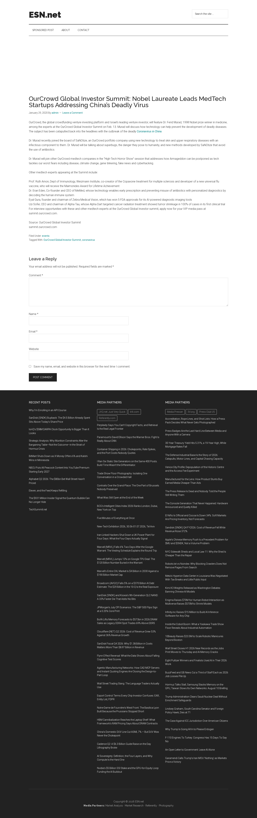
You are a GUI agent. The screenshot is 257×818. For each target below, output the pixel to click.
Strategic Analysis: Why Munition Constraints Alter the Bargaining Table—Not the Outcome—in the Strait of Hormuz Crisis (58, 444)
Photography (166, 805)
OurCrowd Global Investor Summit (62, 239)
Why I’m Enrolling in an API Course (47, 410)
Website (34, 349)
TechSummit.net (38, 509)
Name (33, 314)
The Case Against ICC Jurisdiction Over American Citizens (196, 720)
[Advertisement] (128, 62)
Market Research (134, 805)
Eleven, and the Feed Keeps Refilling (48, 490)
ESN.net (45, 15)
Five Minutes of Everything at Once (115, 518)
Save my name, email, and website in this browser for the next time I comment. (82, 366)
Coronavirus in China (149, 131)
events (45, 235)
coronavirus (88, 239)
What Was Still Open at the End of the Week (120, 497)
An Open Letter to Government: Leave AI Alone (190, 749)
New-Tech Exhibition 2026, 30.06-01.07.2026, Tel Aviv (126, 526)
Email (33, 331)
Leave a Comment (72, 112)
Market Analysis (114, 805)
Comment (36, 275)
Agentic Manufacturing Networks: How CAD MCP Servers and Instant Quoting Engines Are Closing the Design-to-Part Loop (128, 671)
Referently (151, 805)
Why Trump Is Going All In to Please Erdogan (189, 729)
